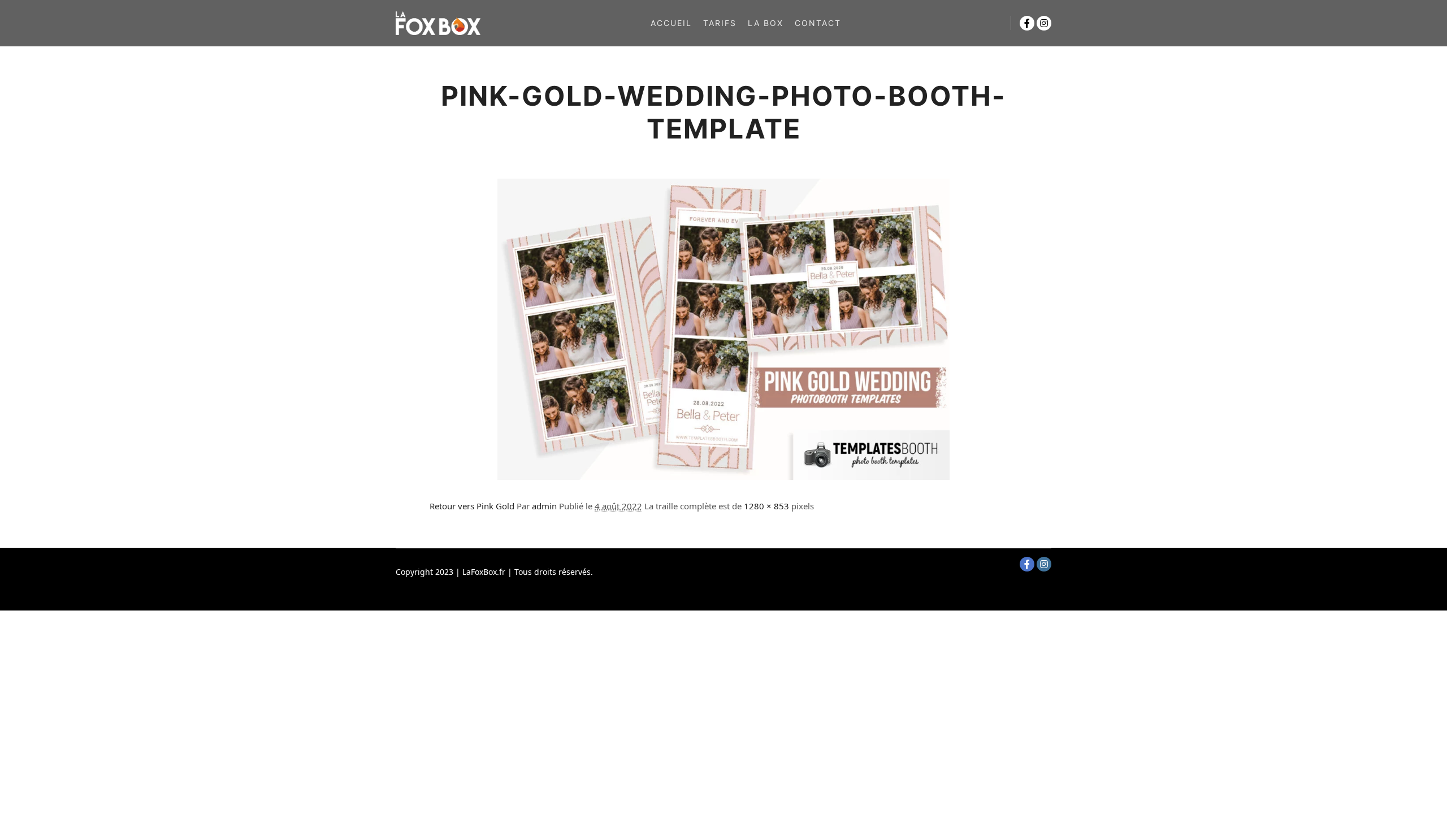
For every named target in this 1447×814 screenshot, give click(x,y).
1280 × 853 (766, 506)
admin (544, 506)
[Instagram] (1044, 23)
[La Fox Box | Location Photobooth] (438, 23)
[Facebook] (1027, 23)
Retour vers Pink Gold (472, 506)
